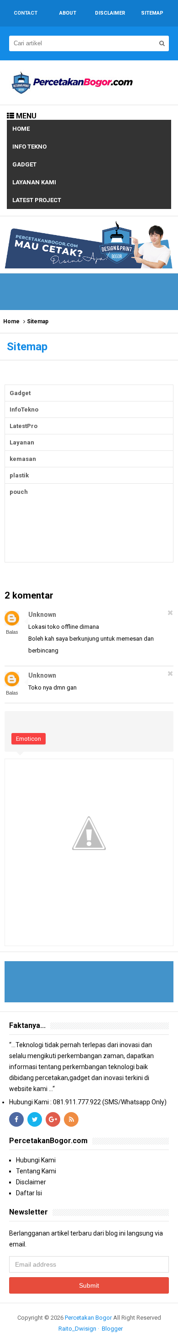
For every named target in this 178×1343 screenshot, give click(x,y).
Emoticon (28, 738)
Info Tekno (29, 146)
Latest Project (36, 200)
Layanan (22, 442)
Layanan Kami (34, 182)
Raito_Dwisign (77, 1328)
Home (21, 128)
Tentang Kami (36, 1171)
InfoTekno (24, 409)
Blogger (112, 1328)
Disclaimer (31, 1182)
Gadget (24, 164)
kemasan (23, 458)
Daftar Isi (29, 1193)
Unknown (42, 614)
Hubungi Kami (36, 1160)
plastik (19, 475)
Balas (12, 632)
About (67, 13)
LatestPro (23, 426)
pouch (19, 491)
